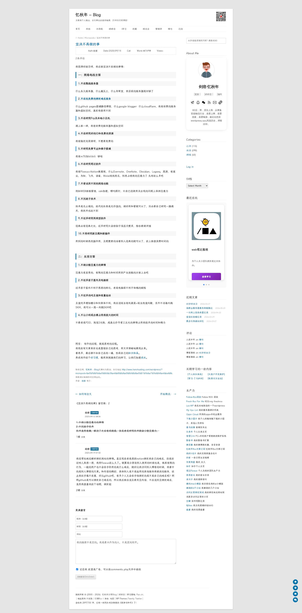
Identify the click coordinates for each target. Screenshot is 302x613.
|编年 (219, 94)
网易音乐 (190, 475)
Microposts (90, 38)
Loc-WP (190, 405)
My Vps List (192, 410)
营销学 (158, 29)
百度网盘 (190, 462)
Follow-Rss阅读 (193, 397)
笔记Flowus (191, 470)
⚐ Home (79, 38)
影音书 (189, 440)
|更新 (196, 94)
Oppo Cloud (192, 414)
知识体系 (133, 353)
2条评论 (80, 58)
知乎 (188, 466)
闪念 (180, 29)
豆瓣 (188, 501)
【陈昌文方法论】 (215, 378)
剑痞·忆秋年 (209, 86)
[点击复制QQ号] (198, 102)
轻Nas (189, 505)
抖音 (188, 457)
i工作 (188, 146)
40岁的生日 (192, 304)
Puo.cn (140, 594)
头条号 (189, 431)
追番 (188, 509)
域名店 (146, 29)
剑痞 (84, 381)
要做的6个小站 (193, 488)
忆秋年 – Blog (88, 14)
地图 (112, 598)
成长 (143, 357)
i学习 (123, 29)
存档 (88, 29)
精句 (170, 29)
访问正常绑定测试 (195, 492)
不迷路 (89, 598)
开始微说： (168, 394)
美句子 (189, 479)
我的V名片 (191, 453)
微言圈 (189, 444)
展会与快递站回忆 (195, 321)
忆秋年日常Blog (109, 594)
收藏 (134, 29)
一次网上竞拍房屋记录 (197, 312)
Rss (100, 598)
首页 (78, 29)
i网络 (188, 154)
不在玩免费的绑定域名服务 (96, 98)
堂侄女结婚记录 (194, 317)
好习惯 (94, 357)
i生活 (188, 150)
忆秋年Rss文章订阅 (195, 449)
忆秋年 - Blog (92, 369)
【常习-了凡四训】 (195, 378)
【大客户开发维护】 (216, 374)
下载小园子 (191, 418)
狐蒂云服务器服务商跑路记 (199, 308)
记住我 (84, 569)
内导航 (99, 29)
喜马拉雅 (190, 427)
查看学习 (206, 276)
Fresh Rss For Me (195, 401)
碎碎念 (112, 29)
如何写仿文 (84, 394)
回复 (83, 437)
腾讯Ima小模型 (193, 483)
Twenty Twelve (135, 598)
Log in (189, 166)
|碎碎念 (208, 94)
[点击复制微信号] (203, 102)
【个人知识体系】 (195, 374)
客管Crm (190, 436)
